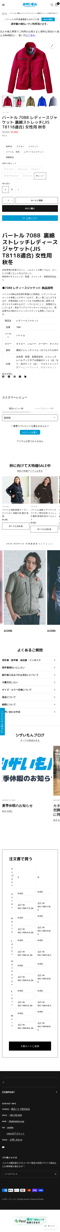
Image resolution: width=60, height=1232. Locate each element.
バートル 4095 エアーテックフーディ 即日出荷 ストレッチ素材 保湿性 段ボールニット (44, 514)
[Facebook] (3, 376)
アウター (20, 146)
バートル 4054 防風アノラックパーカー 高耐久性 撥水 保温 (15, 513)
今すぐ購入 (30, 208)
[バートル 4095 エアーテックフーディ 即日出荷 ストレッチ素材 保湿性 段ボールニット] (44, 490)
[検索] (52, 5)
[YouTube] (5, 1147)
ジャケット (33, 146)
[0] (56, 5)
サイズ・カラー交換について (17, 689)
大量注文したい (10, 682)
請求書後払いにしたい (13, 667)
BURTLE (9, 146)
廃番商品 (10, 157)
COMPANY (8, 1092)
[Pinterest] (15, 376)
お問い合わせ (16, 1139)
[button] (30, 218)
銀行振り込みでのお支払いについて (20, 674)
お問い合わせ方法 (11, 711)
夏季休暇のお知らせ (17, 805)
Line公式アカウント (16, 1133)
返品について (9, 697)
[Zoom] (52, 45)
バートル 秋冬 (13, 152)
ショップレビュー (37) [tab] (44, 408)
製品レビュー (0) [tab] (16, 408)
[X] (9, 376)
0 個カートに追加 (30, 1046)
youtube (10, 1127)
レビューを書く (30, 432)
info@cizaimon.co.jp (16, 1121)
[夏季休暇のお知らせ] (27, 771)
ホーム (4, 13)
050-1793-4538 (16, 1115)
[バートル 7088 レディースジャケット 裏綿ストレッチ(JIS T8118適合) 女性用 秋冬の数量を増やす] (12, 200)
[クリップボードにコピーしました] (25, 376)
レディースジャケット (33, 152)
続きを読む (7, 811)
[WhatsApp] (20, 376)
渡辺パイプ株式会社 (20, 1108)
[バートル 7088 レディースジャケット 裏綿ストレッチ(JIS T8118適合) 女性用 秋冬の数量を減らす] (4, 200)
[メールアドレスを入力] (55, 1174)
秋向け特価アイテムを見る (30, 471)
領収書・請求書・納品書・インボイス (21, 660)
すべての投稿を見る (30, 740)
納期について (9, 704)
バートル (5, 506)
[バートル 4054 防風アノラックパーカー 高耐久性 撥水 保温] (15, 490)
